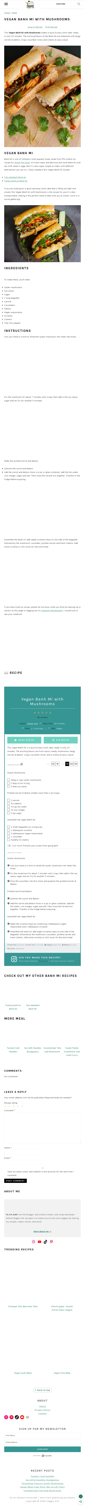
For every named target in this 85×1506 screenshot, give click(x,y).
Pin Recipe (62, 740)
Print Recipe (51, 27)
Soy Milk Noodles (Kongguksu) (42, 1480)
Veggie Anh (32, 723)
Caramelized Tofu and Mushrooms (42, 1490)
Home (7, 12)
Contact (42, 1413)
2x (71, 764)
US (53, 764)
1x (67, 764)
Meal (14, 12)
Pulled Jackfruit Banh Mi (15, 181)
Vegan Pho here (21, 162)
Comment (9, 1110)
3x (76, 764)
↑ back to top (42, 1390)
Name (8, 1147)
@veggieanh (43, 961)
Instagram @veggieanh (52, 610)
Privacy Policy (42, 1410)
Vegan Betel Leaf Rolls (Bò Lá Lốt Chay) (42, 1487)
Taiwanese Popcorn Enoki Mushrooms (43, 1483)
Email (7, 1158)
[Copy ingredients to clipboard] (21, 764)
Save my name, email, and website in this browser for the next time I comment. (41, 1173)
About (42, 1406)
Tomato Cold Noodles (42, 1476)
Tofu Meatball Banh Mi (15, 177)
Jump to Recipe (35, 27)
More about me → (42, 1231)
